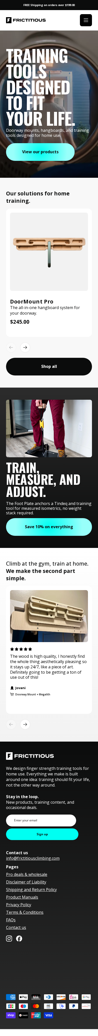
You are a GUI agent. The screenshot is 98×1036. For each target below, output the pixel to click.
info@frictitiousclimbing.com (33, 858)
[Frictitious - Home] (26, 20)
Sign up (42, 834)
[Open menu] (86, 20)
